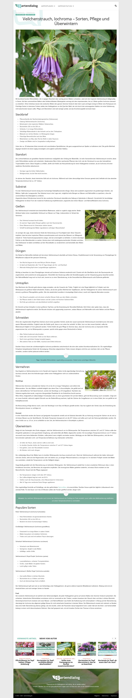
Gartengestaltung (65, 6)
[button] (115, 6)
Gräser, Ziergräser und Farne (66, 658)
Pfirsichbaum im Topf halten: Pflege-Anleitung (25, 662)
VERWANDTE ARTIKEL (27, 638)
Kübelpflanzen (30, 14)
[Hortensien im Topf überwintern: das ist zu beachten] (86, 649)
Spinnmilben (62, 487)
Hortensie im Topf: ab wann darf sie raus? (107, 661)
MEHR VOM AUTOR (48, 638)
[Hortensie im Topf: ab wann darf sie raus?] (107, 649)
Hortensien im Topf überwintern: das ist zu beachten (86, 662)
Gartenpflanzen (47, 6)
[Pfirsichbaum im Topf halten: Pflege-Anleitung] (25, 649)
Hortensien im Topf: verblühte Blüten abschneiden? (45, 662)
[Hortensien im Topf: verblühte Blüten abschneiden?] (45, 649)
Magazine (97, 695)
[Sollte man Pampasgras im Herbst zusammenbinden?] (66, 649)
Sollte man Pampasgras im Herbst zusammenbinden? (66, 663)
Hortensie (45, 658)
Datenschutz (105, 695)
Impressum (114, 695)
